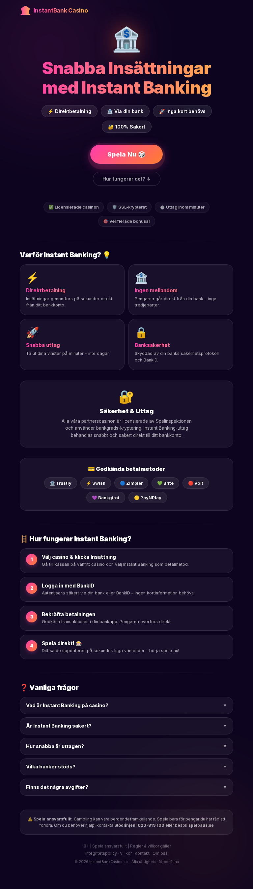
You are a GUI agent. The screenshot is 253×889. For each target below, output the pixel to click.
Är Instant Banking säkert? (126, 726)
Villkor (126, 853)
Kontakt (142, 853)
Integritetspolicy (101, 853)
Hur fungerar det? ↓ (126, 179)
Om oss (160, 853)
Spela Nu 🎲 (126, 154)
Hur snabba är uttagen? (126, 746)
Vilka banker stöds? (126, 767)
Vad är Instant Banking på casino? (126, 705)
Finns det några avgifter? (126, 787)
